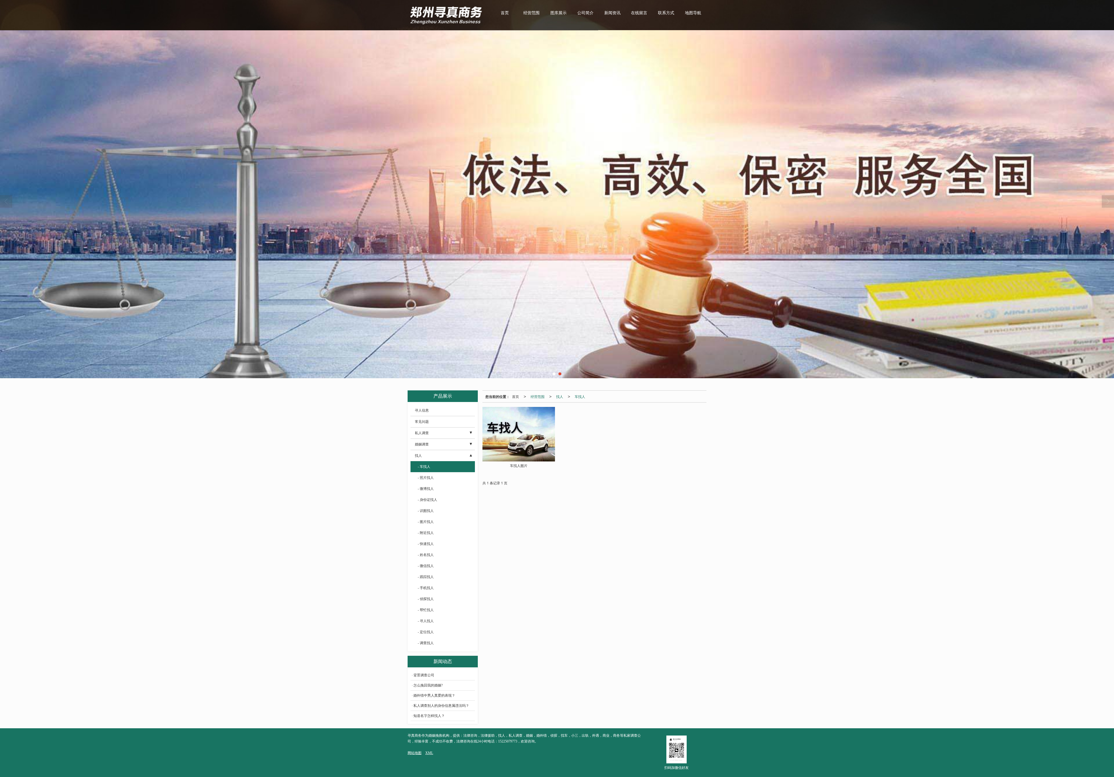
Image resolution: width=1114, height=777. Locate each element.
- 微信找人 (426, 566)
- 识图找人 (426, 511)
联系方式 (666, 13)
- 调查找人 (426, 643)
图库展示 (558, 13)
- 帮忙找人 (426, 610)
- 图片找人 (426, 522)
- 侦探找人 (426, 599)
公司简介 (585, 13)
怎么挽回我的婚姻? (428, 685)
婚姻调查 (422, 444)
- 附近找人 (426, 533)
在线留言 (639, 13)
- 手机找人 (426, 588)
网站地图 (415, 753)
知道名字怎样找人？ (429, 716)
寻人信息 (422, 410)
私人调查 (422, 433)
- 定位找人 (426, 632)
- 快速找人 (426, 544)
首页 (505, 13)
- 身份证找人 (427, 500)
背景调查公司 (423, 675)
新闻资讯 (612, 13)
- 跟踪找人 (426, 577)
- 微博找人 (426, 489)
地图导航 (693, 13)
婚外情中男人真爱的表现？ (434, 695)
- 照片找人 (426, 478)
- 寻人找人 (426, 621)
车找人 (580, 396)
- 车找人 (424, 467)
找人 (559, 396)
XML (429, 753)
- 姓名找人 (426, 555)
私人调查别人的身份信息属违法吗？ (441, 706)
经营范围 (531, 13)
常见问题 (422, 422)
